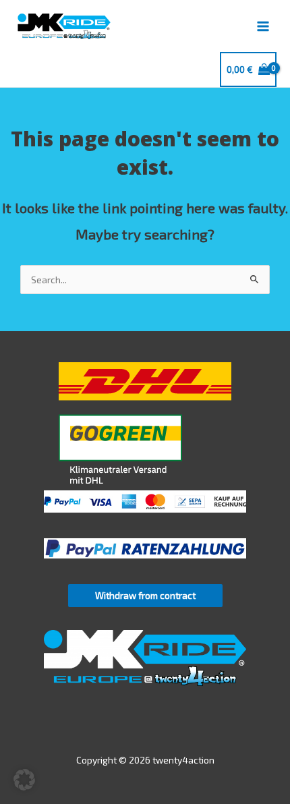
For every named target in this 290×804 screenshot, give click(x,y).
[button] (24, 779)
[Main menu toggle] (263, 26)
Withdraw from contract (145, 595)
